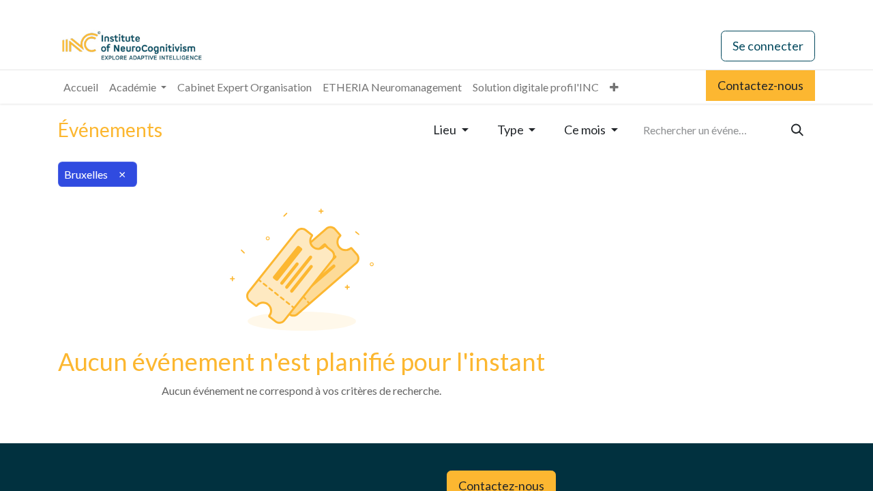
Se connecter (768, 45)
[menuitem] (81, 87)
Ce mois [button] (586, 129)
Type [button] (511, 129)
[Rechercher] (797, 130)
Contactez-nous (760, 85)
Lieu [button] (445, 129)
